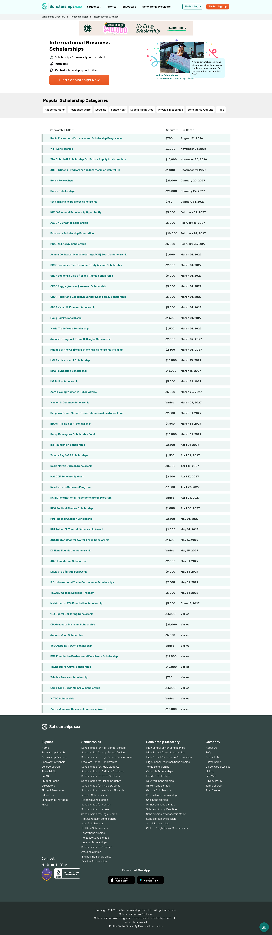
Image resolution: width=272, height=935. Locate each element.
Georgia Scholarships (159, 790)
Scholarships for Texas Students (100, 776)
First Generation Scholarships (98, 818)
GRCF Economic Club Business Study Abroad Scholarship (86, 265)
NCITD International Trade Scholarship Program (80, 497)
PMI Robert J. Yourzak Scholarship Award (76, 529)
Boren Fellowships (61, 180)
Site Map (211, 776)
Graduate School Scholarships (99, 761)
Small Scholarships (157, 823)
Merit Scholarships (92, 823)
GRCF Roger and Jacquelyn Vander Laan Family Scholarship (88, 296)
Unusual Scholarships (94, 842)
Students (93, 6)
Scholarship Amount (200, 109)
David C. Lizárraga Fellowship (68, 571)
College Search (51, 766)
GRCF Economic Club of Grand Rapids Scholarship (81, 275)
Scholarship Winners (53, 761)
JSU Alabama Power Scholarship (71, 645)
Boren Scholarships (62, 191)
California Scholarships (159, 771)
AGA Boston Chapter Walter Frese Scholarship (79, 540)
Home (45, 747)
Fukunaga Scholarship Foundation (72, 233)
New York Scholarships (160, 780)
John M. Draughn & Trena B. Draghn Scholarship (80, 339)
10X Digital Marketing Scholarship (71, 613)
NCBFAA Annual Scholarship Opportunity (76, 212)
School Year (118, 109)
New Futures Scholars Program (70, 487)
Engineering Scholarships (96, 856)
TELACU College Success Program (72, 592)
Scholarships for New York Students (102, 790)
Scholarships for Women (95, 804)
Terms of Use (214, 785)
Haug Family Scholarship (66, 318)
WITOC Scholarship (62, 698)
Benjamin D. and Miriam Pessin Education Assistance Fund (86, 413)
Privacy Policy (214, 780)
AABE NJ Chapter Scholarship (69, 222)
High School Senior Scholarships (165, 747)
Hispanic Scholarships (94, 799)
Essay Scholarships (93, 832)
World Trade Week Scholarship (69, 328)
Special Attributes (141, 109)
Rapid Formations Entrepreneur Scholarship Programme (86, 138)
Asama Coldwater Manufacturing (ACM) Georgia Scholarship (88, 254)
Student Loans (50, 780)
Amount (170, 130)
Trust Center (213, 790)
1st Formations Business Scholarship (73, 201)
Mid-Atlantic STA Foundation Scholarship (76, 603)
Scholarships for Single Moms (99, 814)
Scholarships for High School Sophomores (107, 757)
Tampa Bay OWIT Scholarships (69, 455)
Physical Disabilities (170, 109)
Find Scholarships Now (79, 80)
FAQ (208, 752)
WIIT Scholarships (61, 148)
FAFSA (46, 776)
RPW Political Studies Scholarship (71, 508)
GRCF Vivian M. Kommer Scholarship (72, 307)
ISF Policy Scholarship (64, 381)
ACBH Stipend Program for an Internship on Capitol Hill (85, 170)
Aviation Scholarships (94, 861)
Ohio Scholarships (157, 799)
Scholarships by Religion (161, 818)
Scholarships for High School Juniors (103, 752)
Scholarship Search (53, 752)
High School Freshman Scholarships (168, 761)
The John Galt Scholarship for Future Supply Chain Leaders (88, 159)
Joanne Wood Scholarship (66, 635)
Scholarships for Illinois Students (100, 785)
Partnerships (213, 761)
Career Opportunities (218, 766)
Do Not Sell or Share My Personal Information (136, 926)
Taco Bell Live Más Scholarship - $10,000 (175, 78)
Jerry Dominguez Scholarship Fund (72, 434)
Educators (129, 6)
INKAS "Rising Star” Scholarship (70, 423)
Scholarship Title (61, 130)
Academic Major (79, 16)
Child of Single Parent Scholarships (167, 828)
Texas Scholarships (157, 766)
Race (221, 109)
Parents (111, 6)
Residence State (80, 109)
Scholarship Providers (156, 6)
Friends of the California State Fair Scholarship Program (86, 349)
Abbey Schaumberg (167, 75)
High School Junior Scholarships (165, 752)
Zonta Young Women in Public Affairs (73, 392)
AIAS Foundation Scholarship (68, 561)
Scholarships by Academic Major (165, 814)
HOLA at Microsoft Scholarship (70, 360)
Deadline (100, 109)
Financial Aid (49, 771)
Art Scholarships (91, 851)
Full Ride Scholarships (94, 828)
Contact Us (212, 757)
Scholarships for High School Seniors (103, 747)
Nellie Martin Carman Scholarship (71, 466)
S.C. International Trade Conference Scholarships (82, 582)
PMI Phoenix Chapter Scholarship (71, 518)
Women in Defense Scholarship (69, 402)
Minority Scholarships (94, 795)
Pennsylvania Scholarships (162, 795)
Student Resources (53, 790)
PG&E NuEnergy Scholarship (68, 244)
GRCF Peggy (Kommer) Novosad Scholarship (78, 286)
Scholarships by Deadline (161, 809)
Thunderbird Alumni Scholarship (70, 666)
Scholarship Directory (53, 16)
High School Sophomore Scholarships (169, 757)
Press (45, 804)
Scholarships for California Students (102, 771)
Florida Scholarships (158, 776)
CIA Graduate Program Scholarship (72, 624)
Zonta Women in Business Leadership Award (78, 709)
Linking (210, 771)
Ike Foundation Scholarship (67, 444)
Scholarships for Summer (96, 847)
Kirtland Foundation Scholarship (70, 550)
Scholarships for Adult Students (100, 766)
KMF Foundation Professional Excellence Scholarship (84, 656)
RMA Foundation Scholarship (68, 370)
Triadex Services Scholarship (69, 677)
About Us (211, 747)
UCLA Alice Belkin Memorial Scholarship (75, 687)
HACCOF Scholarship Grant (67, 476)
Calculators (48, 785)
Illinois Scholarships (158, 785)
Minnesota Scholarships (160, 804)
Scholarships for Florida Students (101, 780)
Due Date (187, 130)
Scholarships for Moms (95, 809)
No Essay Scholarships (95, 837)
